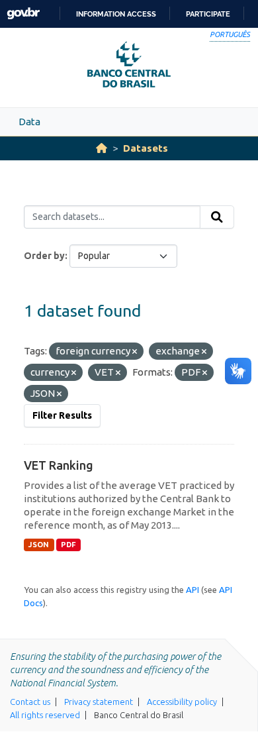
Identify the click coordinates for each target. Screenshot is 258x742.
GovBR (23, 13)
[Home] (101, 148)
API (192, 589)
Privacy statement (98, 701)
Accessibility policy (182, 701)
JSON (38, 545)
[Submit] (217, 217)
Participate (208, 14)
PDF (68, 545)
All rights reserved (45, 714)
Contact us (30, 701)
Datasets (145, 148)
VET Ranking (58, 465)
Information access (116, 14)
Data (29, 121)
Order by (44, 255)
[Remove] (134, 352)
